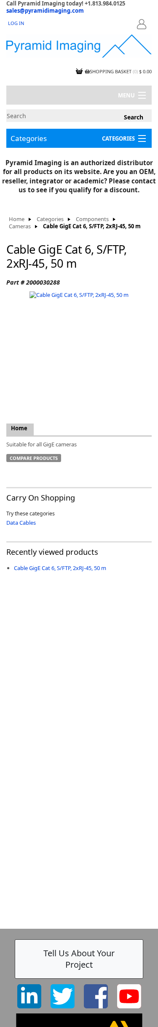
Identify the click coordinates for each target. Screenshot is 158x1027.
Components (92, 219)
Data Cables (21, 522)
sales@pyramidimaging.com (45, 10)
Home (16, 219)
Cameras (20, 226)
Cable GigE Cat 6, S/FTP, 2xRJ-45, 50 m (60, 568)
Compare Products (34, 458)
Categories (29, 138)
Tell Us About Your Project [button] (79, 958)
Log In (16, 23)
